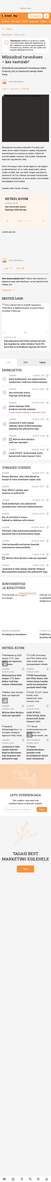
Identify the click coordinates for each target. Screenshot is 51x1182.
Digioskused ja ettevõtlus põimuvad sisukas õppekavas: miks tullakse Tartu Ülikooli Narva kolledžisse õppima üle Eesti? (25, 344)
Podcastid (33, 21)
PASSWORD (7, 35)
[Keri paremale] (46, 332)
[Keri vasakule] (4, 332)
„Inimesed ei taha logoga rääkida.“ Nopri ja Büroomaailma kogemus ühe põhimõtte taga (25, 425)
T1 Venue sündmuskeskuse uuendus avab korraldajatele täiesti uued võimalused (37, 752)
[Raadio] (21, 1179)
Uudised (12, 375)
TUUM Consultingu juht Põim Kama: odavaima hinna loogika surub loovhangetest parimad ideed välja (37, 681)
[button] (20, 809)
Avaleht (5, 21)
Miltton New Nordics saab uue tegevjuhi (26, 558)
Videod (43, 21)
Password (6, 290)
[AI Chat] (38, 1179)
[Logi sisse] (46, 1179)
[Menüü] (4, 1179)
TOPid (24, 21)
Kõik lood (15, 21)
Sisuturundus (33, 740)
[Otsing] (30, 1179)
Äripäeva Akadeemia (11, 631)
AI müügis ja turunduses (14, 634)
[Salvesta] (47, 375)
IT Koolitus (45, 631)
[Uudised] (13, 1179)
